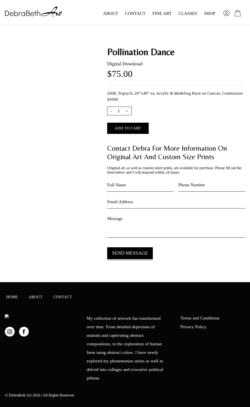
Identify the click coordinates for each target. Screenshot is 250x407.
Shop (209, 13)
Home (12, 297)
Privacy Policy (193, 326)
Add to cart (128, 128)
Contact (135, 13)
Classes (187, 13)
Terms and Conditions (199, 318)
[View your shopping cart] (238, 13)
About (110, 13)
